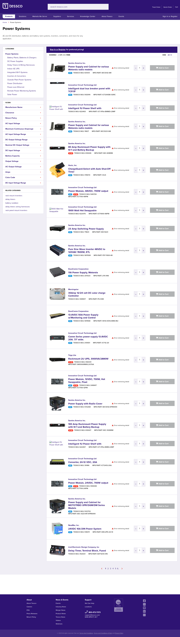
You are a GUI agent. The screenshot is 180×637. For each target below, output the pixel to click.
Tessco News (60, 617)
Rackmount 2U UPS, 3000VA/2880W (88, 358)
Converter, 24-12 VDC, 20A (82, 462)
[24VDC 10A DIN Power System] (57, 528)
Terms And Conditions (86, 633)
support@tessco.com (92, 615)
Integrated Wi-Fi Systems (17, 72)
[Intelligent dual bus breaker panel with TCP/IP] (57, 90)
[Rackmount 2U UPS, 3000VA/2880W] (57, 359)
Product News (61, 613)
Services (70, 16)
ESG (28, 610)
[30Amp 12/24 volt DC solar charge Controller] (57, 294)
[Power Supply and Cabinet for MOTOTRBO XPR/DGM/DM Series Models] (57, 506)
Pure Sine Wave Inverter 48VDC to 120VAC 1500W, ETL (86, 251)
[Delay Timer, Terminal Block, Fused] (57, 550)
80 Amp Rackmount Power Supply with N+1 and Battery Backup (89, 148)
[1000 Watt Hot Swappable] (57, 210)
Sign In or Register (170, 16)
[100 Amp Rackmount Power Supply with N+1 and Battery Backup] (57, 425)
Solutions (22, 16)
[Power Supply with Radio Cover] (57, 403)
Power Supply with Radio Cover (85, 403)
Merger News (60, 610)
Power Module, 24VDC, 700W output (88, 482)
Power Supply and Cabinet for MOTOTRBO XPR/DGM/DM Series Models (86, 505)
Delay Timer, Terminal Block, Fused (87, 550)
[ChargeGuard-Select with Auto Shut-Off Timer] (57, 170)
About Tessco (107, 16)
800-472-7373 (95, 612)
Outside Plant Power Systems (19, 80)
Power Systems (11, 54)
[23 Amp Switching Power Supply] (57, 228)
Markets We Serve (39, 16)
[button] (40, 107)
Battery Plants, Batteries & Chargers (22, 57)
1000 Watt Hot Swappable (82, 210)
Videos (58, 620)
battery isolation (11, 203)
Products (9, 16)
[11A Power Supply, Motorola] (57, 272)
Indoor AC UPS (13, 69)
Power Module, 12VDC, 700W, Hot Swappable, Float (86, 380)
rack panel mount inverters (16, 210)
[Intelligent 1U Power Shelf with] (57, 108)
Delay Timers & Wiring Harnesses (21, 65)
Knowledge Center (87, 16)
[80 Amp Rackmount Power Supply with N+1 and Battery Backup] (57, 148)
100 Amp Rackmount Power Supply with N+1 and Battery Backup (87, 425)
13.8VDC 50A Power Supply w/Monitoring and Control (83, 316)
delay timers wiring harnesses (17, 207)
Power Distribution (14, 83)
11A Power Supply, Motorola (83, 272)
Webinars (59, 624)
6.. (118, 568)
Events (121, 16)
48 (171, 55)
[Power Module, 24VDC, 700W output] (57, 484)
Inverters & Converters (16, 76)
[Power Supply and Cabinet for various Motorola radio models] (57, 68)
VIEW (164, 55)
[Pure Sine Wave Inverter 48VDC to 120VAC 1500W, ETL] (57, 250)
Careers (29, 607)
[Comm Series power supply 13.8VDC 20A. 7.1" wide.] (57, 338)
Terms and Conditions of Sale (103, 633)
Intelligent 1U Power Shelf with (84, 108)
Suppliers (57, 16)
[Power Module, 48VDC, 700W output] (57, 192)
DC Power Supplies (15, 61)
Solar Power (12, 94)
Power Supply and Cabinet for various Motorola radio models (88, 68)
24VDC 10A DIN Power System (84, 528)
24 (169, 55)
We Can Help (89, 603)
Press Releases (32, 613)
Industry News (61, 607)
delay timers (10, 199)
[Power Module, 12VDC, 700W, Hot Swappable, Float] (57, 381)
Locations (88, 607)
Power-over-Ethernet (15, 87)
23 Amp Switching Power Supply (86, 228)
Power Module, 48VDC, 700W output (88, 191)
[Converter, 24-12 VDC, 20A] (57, 462)
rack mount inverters (13, 196)
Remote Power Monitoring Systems (21, 91)
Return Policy (31, 617)
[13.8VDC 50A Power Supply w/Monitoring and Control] (57, 316)
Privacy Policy (119, 633)
